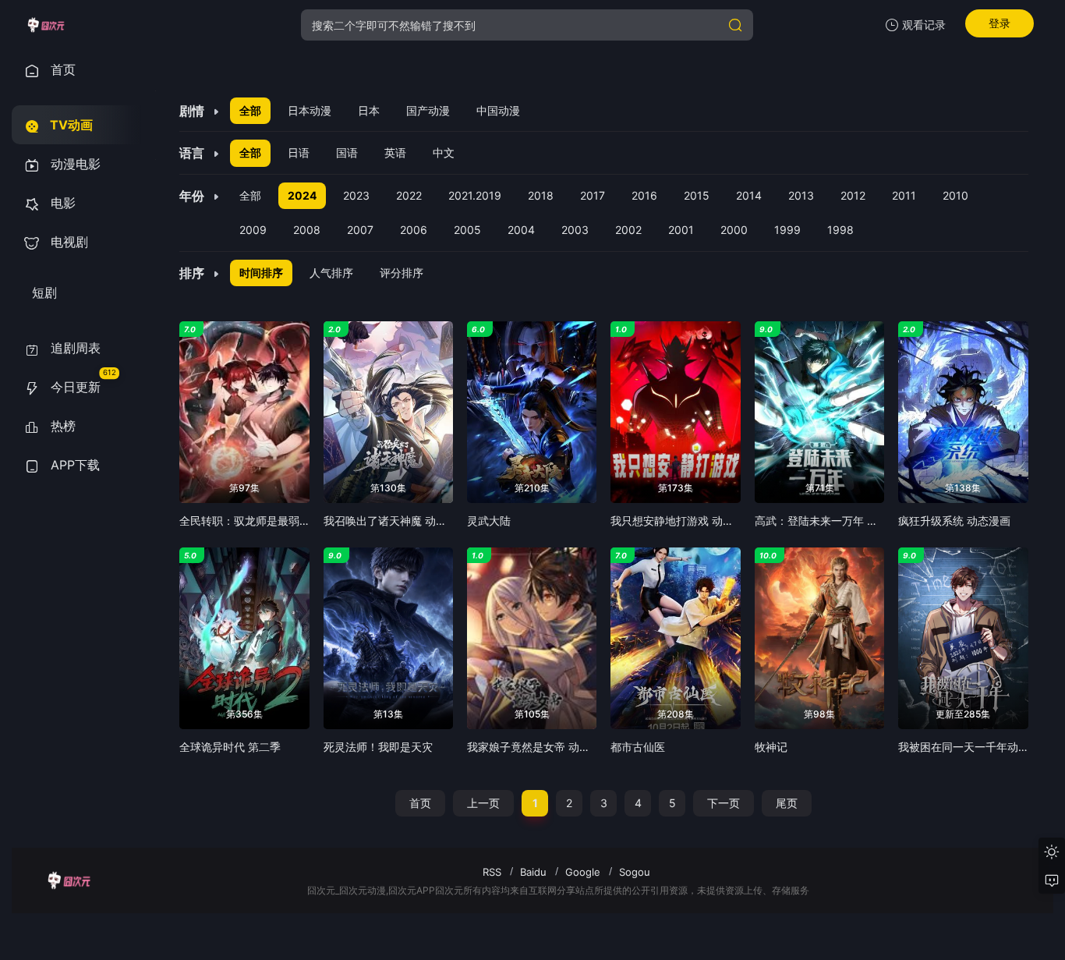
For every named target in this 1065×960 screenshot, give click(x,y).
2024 (302, 195)
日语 (299, 152)
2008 (306, 229)
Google (582, 872)
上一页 (483, 802)
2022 (409, 195)
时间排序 (261, 272)
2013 (801, 195)
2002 (628, 229)
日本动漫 (309, 110)
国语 (347, 152)
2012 (852, 195)
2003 (575, 229)
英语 (395, 152)
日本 (369, 110)
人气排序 (331, 272)
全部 (250, 110)
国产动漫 (428, 110)
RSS (492, 872)
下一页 (723, 802)
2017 (592, 195)
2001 (681, 229)
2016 (644, 195)
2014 (749, 195)
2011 (904, 195)
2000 (734, 229)
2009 (253, 229)
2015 (696, 195)
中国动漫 (498, 110)
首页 (420, 802)
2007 (360, 229)
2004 (521, 229)
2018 (541, 195)
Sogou (634, 872)
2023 (356, 195)
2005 (467, 229)
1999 (787, 229)
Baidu (533, 872)
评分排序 (401, 272)
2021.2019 (474, 195)
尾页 (787, 802)
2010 (955, 195)
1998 (840, 229)
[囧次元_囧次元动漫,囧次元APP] (45, 25)
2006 (413, 229)
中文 (444, 152)
